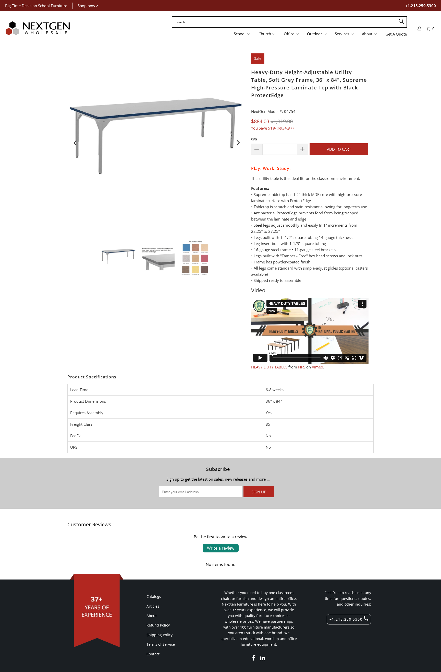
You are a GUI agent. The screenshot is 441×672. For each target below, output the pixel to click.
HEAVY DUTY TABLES (269, 366)
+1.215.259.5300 (420, 5)
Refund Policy (158, 625)
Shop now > (88, 5)
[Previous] (75, 142)
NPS (301, 366)
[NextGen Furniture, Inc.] (37, 28)
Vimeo (317, 366)
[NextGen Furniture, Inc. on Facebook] (254, 658)
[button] (242, 34)
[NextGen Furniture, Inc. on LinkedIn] (263, 658)
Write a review (220, 548)
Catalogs (153, 596)
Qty (254, 139)
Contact (153, 654)
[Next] (237, 142)
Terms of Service (160, 644)
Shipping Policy (159, 634)
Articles (152, 606)
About (151, 615)
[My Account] (419, 28)
